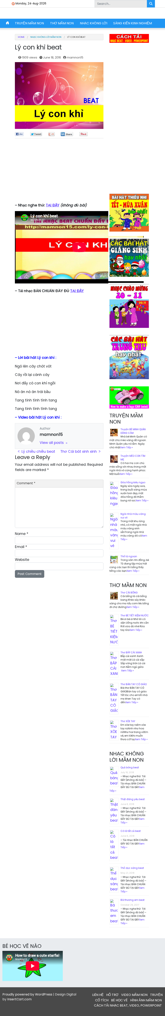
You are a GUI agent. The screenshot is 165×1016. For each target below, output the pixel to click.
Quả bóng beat (130, 767)
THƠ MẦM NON (62, 23)
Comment (26, 483)
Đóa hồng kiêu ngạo (133, 482)
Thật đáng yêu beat (133, 799)
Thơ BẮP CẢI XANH (131, 652)
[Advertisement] (59, 172)
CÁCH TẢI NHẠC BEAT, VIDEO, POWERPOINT (128, 1005)
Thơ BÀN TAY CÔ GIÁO (134, 684)
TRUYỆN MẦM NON (29, 23)
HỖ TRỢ (112, 994)
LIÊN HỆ (98, 994)
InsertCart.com (19, 999)
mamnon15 (75, 57)
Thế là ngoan (129, 556)
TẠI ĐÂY (52, 205)
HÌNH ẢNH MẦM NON (146, 1000)
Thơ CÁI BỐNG (129, 592)
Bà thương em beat (132, 900)
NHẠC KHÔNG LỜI (93, 23)
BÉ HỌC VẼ (119, 1000)
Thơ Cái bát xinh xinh (79, 451)
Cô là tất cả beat (131, 831)
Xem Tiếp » (126, 447)
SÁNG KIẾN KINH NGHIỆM (132, 23)
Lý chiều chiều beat (38, 451)
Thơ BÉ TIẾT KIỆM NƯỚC (135, 615)
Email (21, 546)
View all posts (52, 442)
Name (21, 533)
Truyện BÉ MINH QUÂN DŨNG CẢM (133, 431)
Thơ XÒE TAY (128, 721)
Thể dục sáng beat (132, 868)
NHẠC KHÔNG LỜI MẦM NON (45, 37)
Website (22, 559)
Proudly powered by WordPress (27, 994)
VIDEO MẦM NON (134, 994)
